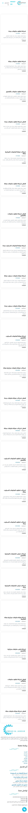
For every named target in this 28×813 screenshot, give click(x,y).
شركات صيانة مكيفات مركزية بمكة (14, 368)
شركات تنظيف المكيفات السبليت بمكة (15, 491)
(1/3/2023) (18, 63)
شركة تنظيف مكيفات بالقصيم (16, 91)
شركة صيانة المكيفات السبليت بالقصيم (16, 337)
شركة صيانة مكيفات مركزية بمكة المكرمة (15, 618)
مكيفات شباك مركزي (21, 781)
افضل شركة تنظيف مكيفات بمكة (15, 183)
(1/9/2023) (18, 217)
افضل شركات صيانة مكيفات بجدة (15, 398)
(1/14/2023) (17, 340)
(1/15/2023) (17, 370)
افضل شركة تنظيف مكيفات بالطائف (17, 680)
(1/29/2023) (17, 713)
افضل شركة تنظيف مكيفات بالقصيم (17, 214)
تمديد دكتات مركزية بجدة (20, 777)
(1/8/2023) (18, 186)
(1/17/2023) (17, 400)
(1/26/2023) (17, 653)
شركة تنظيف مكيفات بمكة (17, 61)
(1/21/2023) (17, 494)
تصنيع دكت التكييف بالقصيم (19, 785)
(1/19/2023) (17, 462)
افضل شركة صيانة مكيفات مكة (15, 711)
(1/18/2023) (17, 430)
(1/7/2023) (18, 155)
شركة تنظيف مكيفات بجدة (17, 31)
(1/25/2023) (17, 621)
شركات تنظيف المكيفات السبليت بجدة (15, 523)
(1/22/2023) (17, 526)
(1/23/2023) (17, 557)
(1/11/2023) (18, 278)
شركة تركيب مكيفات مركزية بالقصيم (17, 650)
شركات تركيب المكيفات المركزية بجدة (15, 586)
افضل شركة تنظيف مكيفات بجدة (15, 122)
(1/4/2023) (18, 93)
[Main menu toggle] (2, 3)
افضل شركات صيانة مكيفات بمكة (15, 428)
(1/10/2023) (17, 247)
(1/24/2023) (17, 589)
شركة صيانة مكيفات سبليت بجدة (15, 306)
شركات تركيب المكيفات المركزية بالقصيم (15, 554)
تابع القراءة (24, 40)
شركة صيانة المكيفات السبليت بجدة (14, 245)
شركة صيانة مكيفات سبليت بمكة (15, 276)
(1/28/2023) (17, 683)
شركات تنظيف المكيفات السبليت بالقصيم (15, 459)
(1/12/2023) (17, 308)
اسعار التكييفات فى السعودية (18, 773)
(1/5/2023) (18, 124)
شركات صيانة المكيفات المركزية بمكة (15, 152)
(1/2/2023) (18, 33)
